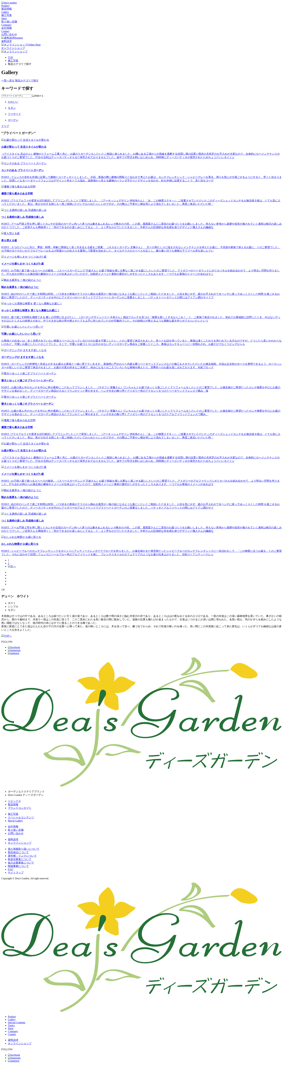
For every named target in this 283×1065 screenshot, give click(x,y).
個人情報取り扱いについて (23, 849)
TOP (10, 57)
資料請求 (13, 839)
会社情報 (13, 826)
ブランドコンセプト (19, 808)
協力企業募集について (21, 862)
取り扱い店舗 (16, 829)
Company (13, 1031)
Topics (11, 1025)
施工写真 (13, 60)
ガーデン (13, 120)
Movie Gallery (15, 820)
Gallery (12, 1019)
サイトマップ (16, 872)
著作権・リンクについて (22, 855)
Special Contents (16, 1022)
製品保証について (18, 852)
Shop (10, 1028)
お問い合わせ (16, 833)
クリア (5, 126)
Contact (12, 1034)
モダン (12, 108)
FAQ (10, 869)
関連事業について (18, 866)
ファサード (14, 114)
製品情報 (13, 804)
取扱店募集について (19, 859)
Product (12, 1016)
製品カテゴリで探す (27, 80)
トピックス (14, 801)
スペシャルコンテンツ (21, 817)
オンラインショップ (19, 842)
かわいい (13, 101)
